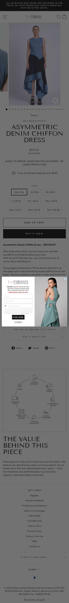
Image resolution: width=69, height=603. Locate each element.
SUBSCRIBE (18, 317)
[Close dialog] (65, 278)
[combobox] (7, 306)
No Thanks (18, 322)
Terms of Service (27, 313)
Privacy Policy (22, 313)
